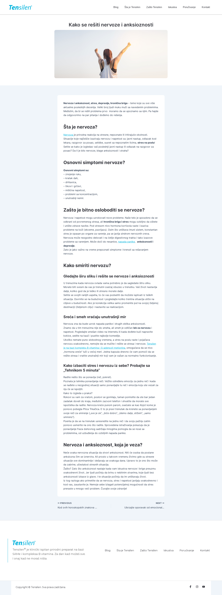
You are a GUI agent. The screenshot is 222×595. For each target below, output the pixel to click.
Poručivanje (189, 7)
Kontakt (206, 7)
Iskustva (172, 7)
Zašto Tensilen (154, 7)
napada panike (126, 241)
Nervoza (68, 134)
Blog (115, 7)
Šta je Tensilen (132, 7)
